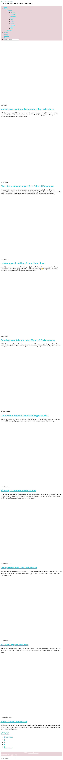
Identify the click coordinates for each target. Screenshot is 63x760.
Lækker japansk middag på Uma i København (23, 263)
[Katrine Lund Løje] (7, 1)
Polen (11, 19)
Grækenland (13, 14)
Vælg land (9, 10)
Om (5, 38)
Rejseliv (6, 8)
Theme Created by (9, 755)
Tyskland (12, 25)
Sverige (12, 23)
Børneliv (6, 32)
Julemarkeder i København (14, 721)
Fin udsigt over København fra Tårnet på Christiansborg (28, 340)
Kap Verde (13, 16)
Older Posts (5, 732)
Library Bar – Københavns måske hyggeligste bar (24, 415)
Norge (12, 18)
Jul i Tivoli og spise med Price (14, 644)
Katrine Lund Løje (33, 753)
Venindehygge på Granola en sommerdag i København (27, 109)
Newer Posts (5, 734)
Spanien (12, 21)
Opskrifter (6, 36)
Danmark (12, 12)
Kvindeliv (6, 34)
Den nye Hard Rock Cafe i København (19, 567)
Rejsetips (9, 30)
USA (11, 27)
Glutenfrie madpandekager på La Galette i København (27, 186)
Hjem (5, 7)
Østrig (11, 28)
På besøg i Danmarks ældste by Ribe (18, 490)
